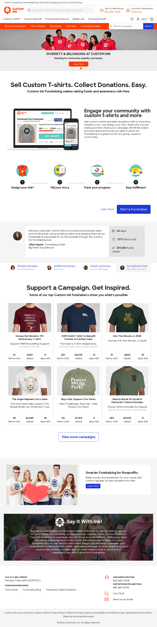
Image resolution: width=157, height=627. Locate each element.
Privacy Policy (57, 612)
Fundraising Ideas (90, 26)
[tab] (24, 267)
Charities (71, 26)
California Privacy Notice (78, 612)
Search (148, 26)
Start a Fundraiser (133, 209)
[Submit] (29, 10)
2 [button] (81, 68)
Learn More (78, 64)
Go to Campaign (29, 329)
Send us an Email (123, 599)
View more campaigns (79, 437)
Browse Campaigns (15, 26)
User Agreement (128, 612)
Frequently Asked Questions (61, 589)
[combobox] (60, 10)
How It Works (38, 26)
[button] (142, 12)
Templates (55, 26)
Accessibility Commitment (105, 612)
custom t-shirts (42, 612)
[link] (13, 10)
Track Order (11, 589)
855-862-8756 (121, 587)
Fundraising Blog (32, 589)
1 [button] (76, 68)
